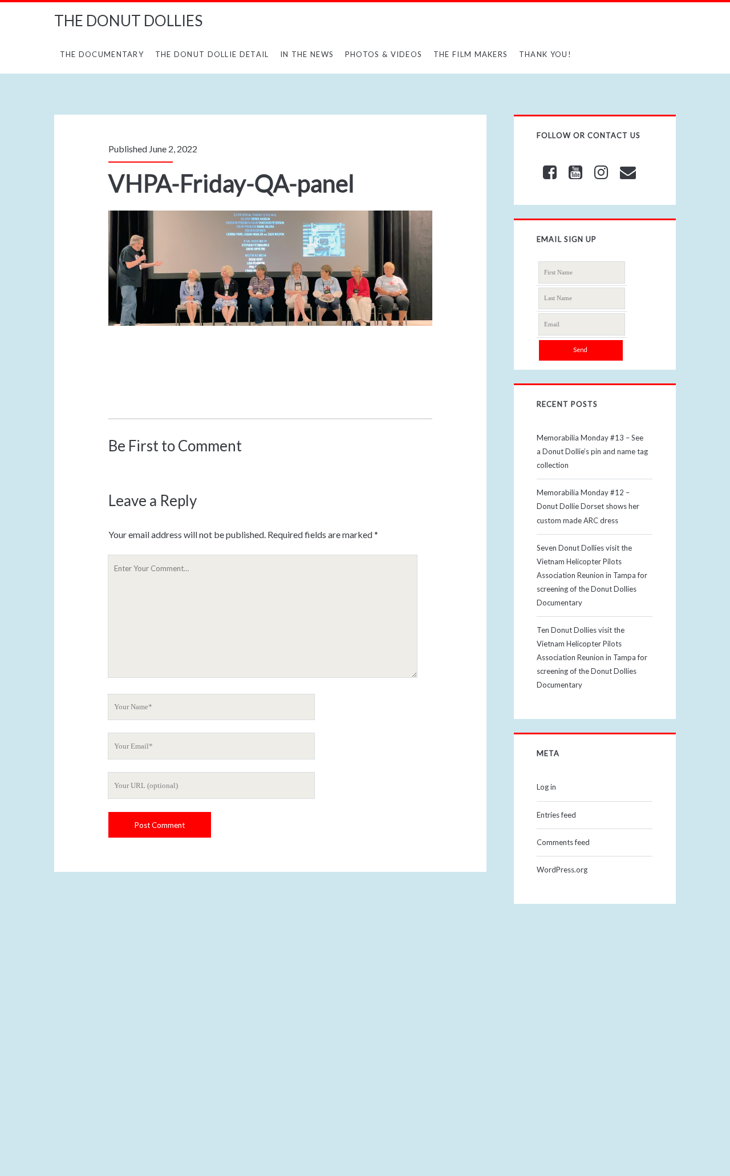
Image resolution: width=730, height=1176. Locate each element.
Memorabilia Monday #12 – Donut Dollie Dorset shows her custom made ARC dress (588, 506)
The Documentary (102, 54)
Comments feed (563, 842)
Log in (546, 786)
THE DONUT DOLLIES (128, 20)
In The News (307, 54)
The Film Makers (470, 54)
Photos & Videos (384, 54)
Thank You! (545, 54)
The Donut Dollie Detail (212, 54)
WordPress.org (562, 869)
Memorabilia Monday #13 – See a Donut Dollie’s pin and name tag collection (592, 451)
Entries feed (556, 814)
